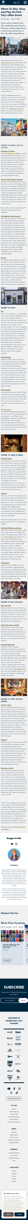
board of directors (14, 1111)
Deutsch (14, 1178)
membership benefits (14, 1153)
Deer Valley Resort (19, 669)
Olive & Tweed (5, 390)
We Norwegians (6, 409)
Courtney (14, 865)
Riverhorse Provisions (8, 151)
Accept (20, 1214)
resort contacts (14, 1137)
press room (14, 1132)
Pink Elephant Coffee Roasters (11, 216)
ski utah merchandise (14, 1117)
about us (14, 1109)
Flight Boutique (6, 357)
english (14, 1171)
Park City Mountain (11, 537)
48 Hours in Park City (16, 108)
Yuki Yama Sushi (6, 705)
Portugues (14, 1173)
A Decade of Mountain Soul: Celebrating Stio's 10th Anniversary (11, 946)
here (10, 344)
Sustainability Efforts (14, 1142)
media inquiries (14, 1135)
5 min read (7, 960)
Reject (8, 1214)
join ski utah (14, 1155)
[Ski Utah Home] (3, 2)
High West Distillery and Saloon (11, 528)
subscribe (23, 1000)
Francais (14, 1176)
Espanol (14, 1181)
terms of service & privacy (14, 1122)
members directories (14, 1158)
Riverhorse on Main (14, 153)
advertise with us (14, 1119)
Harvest (3, 258)
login (14, 1160)
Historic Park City (6, 63)
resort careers (14, 1114)
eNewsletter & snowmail (14, 1140)
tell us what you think (14, 1098)
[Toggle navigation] (24, 2)
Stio (2, 311)
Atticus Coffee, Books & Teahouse (12, 179)
